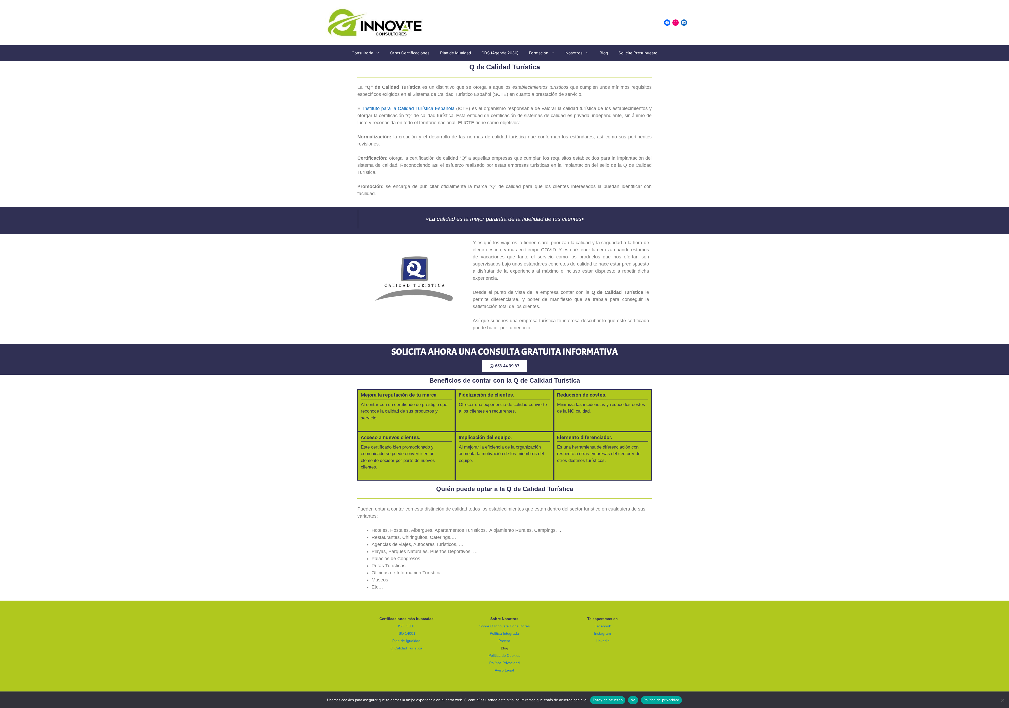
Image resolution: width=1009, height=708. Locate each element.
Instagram (602, 633)
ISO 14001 (406, 633)
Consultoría (362, 52)
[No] (1002, 700)
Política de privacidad (661, 700)
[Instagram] (675, 22)
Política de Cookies (504, 655)
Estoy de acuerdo (608, 700)
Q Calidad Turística (406, 648)
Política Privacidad (504, 663)
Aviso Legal (504, 670)
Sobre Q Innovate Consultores (504, 626)
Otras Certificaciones (410, 52)
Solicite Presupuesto (638, 52)
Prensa (504, 641)
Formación (538, 52)
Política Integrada (504, 633)
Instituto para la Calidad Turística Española (409, 108)
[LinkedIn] (684, 22)
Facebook (602, 626)
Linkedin (603, 641)
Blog (604, 52)
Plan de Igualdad (455, 52)
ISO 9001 (406, 626)
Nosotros (574, 52)
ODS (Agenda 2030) (499, 52)
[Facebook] (667, 22)
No (633, 700)
